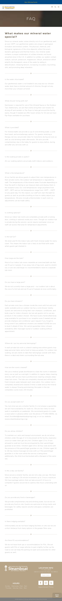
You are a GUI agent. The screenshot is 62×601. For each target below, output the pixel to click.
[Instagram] (46, 583)
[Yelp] (51, 583)
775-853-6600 (46, 570)
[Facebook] (40, 583)
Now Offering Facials (31, 2)
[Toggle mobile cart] (52, 7)
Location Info (46, 568)
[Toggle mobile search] (55, 7)
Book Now (57, 595)
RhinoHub (45, 599)
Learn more (46, 575)
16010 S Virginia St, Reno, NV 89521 (46, 572)
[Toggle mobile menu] (59, 7)
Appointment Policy (45, 587)
